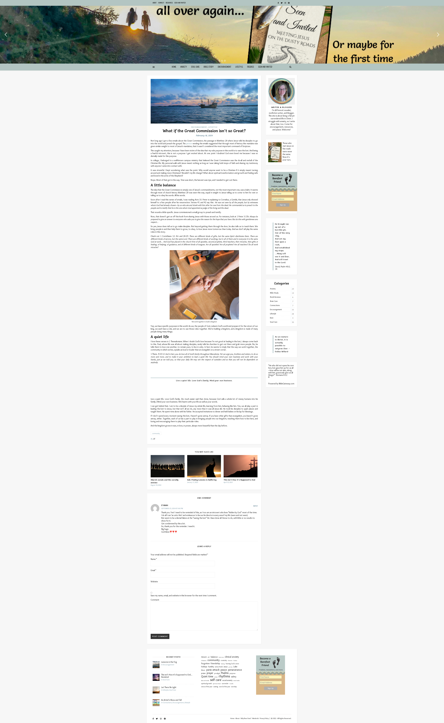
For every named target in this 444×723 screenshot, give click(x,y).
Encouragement (224, 67)
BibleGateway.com (286, 383)
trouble (231, 683)
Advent (204, 657)
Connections (275, 305)
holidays (204, 666)
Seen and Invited (180, 3)
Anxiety (183, 67)
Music (203, 670)
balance (214, 656)
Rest (271, 318)
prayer (210, 673)
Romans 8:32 (281, 375)
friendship (215, 663)
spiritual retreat (217, 683)
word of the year (224, 687)
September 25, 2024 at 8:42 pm (172, 508)
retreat (216, 677)
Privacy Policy (264, 718)
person (189, 143)
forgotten (205, 663)
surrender (225, 684)
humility (211, 666)
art (209, 657)
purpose (232, 673)
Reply (255, 506)
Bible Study (209, 67)
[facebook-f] (278, 3)
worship (234, 687)
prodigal (217, 673)
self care (215, 679)
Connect (161, 3)
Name (154, 559)
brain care (221, 657)
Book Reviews (275, 297)
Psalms (225, 673)
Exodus (235, 660)
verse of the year (206, 687)
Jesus (226, 666)
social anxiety (227, 680)
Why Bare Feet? (245, 718)
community (156, 433)
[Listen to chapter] (281, 377)
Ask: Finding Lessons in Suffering (201, 480)
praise (203, 673)
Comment (155, 600)
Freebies (250, 67)
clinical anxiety (232, 656)
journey (230, 667)
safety (233, 676)
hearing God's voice (232, 664)
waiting (215, 687)
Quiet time (207, 676)
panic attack (212, 669)
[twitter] (282, 3)
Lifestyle (239, 67)
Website (154, 581)
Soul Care (195, 67)
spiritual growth (206, 684)
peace (223, 669)
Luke (235, 666)
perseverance (235, 669)
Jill (154, 439)
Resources (169, 3)
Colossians (203, 660)
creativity (224, 660)
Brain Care (274, 301)
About (155, 3)
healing (223, 664)
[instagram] (285, 3)
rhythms (224, 676)
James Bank (219, 667)
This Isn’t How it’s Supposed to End (239, 480)
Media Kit (255, 718)
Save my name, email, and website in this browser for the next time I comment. (184, 595)
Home (174, 67)
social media (236, 680)
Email (153, 570)
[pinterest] (289, 3)
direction (230, 660)
